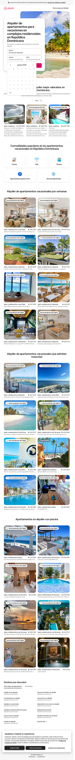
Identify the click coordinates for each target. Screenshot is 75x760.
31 (10, 93)
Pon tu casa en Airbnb (60, 8)
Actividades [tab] (29, 686)
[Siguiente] (40, 100)
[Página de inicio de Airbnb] (9, 8)
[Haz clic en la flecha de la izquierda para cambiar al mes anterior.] (10, 65)
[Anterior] (32, 100)
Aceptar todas (14, 748)
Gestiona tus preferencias (56, 748)
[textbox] (16, 59)
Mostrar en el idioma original (57, 2)
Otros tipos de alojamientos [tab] (13, 686)
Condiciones (41, 757)
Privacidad (32, 757)
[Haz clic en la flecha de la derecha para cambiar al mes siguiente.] (33, 65)
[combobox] (24, 52)
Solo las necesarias (35, 748)
